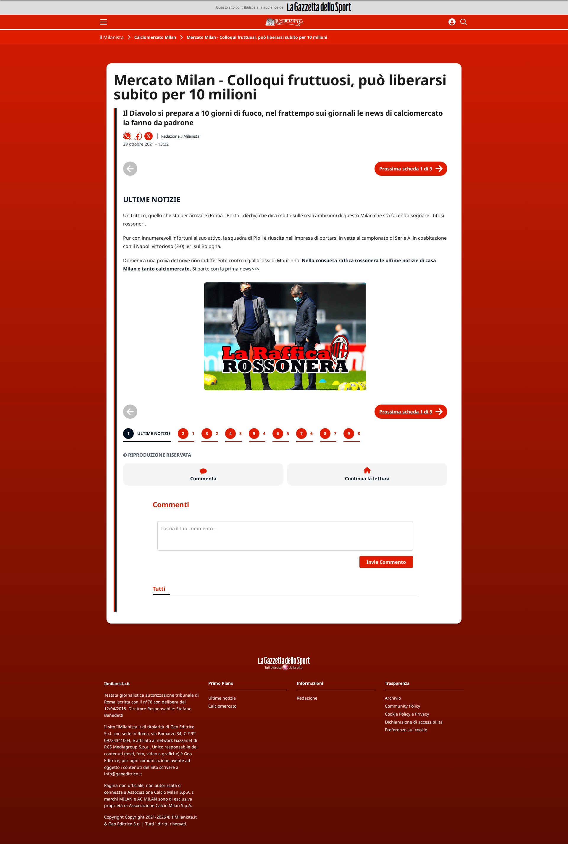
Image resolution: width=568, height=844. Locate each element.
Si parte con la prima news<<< (225, 268)
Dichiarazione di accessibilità (414, 722)
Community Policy (402, 706)
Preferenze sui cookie (406, 729)
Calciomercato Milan (155, 37)
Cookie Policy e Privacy (407, 714)
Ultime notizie (222, 698)
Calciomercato (222, 706)
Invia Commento (386, 562)
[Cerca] (464, 22)
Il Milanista (111, 37)
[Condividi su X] (148, 136)
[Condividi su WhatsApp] (127, 136)
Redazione (307, 698)
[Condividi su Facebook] (138, 136)
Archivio (393, 698)
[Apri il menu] (103, 22)
